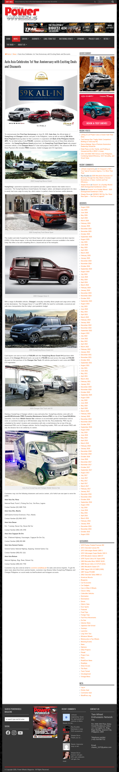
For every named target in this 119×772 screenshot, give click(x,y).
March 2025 (85, 253)
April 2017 (84, 483)
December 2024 (86, 261)
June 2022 (84, 338)
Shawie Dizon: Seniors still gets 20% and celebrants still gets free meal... (73, 757)
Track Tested (85, 671)
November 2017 (86, 465)
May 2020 (84, 406)
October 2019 (85, 424)
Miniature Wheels (87, 636)
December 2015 (86, 526)
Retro (106, 38)
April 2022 (84, 344)
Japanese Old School (88, 626)
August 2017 (85, 473)
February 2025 (86, 255)
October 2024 (85, 266)
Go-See (83, 620)
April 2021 (84, 376)
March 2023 (85, 317)
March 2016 (85, 518)
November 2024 (86, 263)
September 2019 (86, 427)
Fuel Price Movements (88, 617)
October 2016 (85, 499)
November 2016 (86, 497)
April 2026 (84, 218)
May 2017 (84, 481)
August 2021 (85, 365)
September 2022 (86, 330)
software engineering (88, 169)
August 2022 (85, 333)
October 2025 (85, 234)
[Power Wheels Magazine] (22, 18)
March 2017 (85, 486)
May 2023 (84, 312)
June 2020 (84, 403)
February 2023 (86, 320)
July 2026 (84, 210)
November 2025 (86, 231)
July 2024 (84, 274)
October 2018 (85, 456)
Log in (83, 687)
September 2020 (86, 395)
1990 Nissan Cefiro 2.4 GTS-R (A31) (93, 564)
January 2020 (85, 416)
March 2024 (85, 285)
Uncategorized (86, 674)
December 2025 (86, 229)
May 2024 (84, 279)
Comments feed (86, 693)
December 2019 (86, 419)
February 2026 (86, 223)
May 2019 (84, 438)
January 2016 (85, 523)
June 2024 (84, 277)
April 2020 (84, 408)
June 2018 (84, 459)
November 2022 (86, 328)
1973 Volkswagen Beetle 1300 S (92, 550)
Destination (84, 596)
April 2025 (84, 250)
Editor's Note (85, 604)
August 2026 (85, 207)
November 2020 (86, 389)
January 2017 (85, 491)
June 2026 (84, 212)
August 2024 (85, 271)
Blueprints (84, 580)
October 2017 (85, 467)
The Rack (10, 44)
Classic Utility (85, 591)
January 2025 (85, 258)
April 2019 (84, 440)
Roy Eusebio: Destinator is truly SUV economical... (77, 729)
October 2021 (85, 360)
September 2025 (86, 237)
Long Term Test (50, 38)
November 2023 (86, 296)
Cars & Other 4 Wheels (88, 588)
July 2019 (84, 432)
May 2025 (84, 247)
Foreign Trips (85, 615)
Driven (24, 38)
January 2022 (85, 352)
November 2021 (86, 357)
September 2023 (86, 301)
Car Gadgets (85, 585)
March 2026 (85, 221)
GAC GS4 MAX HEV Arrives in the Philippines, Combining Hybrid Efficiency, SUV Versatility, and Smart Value (97, 156)
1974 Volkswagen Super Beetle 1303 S (94, 553)
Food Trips (84, 612)
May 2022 (84, 341)
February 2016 (86, 521)
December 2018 (86, 451)
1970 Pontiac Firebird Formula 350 (92, 545)
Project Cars (94, 38)
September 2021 (86, 363)
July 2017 (84, 475)
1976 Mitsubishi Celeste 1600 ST (92, 556)
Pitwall (83, 652)
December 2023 (86, 293)
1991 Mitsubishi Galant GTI (90, 567)
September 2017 (86, 470)
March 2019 (85, 443)
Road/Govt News (86, 660)
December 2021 (86, 355)
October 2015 (85, 532)
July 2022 (84, 336)
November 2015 (86, 529)
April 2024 (84, 282)
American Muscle (87, 577)
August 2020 (85, 397)
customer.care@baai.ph (39, 568)
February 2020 (86, 414)
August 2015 (85, 534)
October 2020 (85, 392)
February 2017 (86, 489)
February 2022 (86, 349)
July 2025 (84, 242)
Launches (84, 631)
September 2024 (86, 269)
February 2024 (86, 288)
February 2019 (86, 446)
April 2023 (84, 314)
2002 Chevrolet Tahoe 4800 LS (91, 575)
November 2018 (86, 454)
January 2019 (85, 448)
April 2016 (84, 515)
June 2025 (84, 245)
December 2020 (86, 387)
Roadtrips (84, 663)
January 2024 (85, 290)
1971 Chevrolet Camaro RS (90, 548)
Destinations (85, 599)
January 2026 (85, 226)
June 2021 (84, 371)
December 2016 (86, 494)
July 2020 (84, 400)
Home (8, 38)
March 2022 (85, 347)
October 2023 (85, 298)
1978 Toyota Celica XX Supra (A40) (93, 558)
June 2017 (84, 478)
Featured (84, 609)
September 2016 (86, 502)
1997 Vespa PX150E (88, 572)
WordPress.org (86, 695)
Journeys (35, 38)
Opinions (80, 38)
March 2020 (85, 411)
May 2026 (84, 215)
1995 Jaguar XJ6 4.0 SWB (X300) (92, 569)
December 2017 (86, 462)
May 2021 (84, 373)
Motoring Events (66, 38)
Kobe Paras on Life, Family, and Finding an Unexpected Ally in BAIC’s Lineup (39, 2)
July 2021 (84, 368)
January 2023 (85, 322)
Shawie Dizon (85, 185)
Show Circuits (85, 666)
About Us (21, 44)
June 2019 (84, 435)
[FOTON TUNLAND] (69, 32)
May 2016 (84, 513)
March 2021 (85, 379)
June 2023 (84, 309)
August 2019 (85, 430)
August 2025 (85, 239)
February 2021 (86, 381)
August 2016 (85, 505)
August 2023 (85, 304)
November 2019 (86, 422)
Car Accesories (86, 583)
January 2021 (85, 384)
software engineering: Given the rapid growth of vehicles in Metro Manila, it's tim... (73, 719)
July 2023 (84, 306)
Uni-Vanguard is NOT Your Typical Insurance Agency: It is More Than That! (97, 171)
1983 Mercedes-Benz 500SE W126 (92, 561)
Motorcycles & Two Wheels (90, 639)
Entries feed (85, 690)
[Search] (112, 1)
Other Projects (86, 650)
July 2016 (84, 507)
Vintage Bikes (85, 676)
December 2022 (86, 325)
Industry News (86, 623)
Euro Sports (85, 607)
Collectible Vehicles (87, 593)
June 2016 (84, 510)
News (16, 38)
